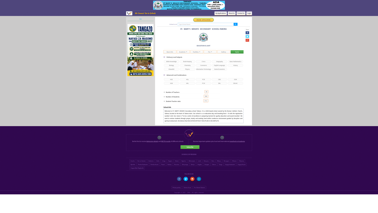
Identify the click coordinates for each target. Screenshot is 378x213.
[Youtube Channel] (199, 179)
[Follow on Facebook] (179, 179)
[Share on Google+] (247, 40)
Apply (237, 52)
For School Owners (199, 187)
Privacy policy (177, 187)
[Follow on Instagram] (192, 179)
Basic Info (170, 52)
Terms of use (187, 187)
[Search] (235, 24)
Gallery (223, 52)
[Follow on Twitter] (186, 179)
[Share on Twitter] (247, 36)
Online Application (203, 20)
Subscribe (190, 147)
